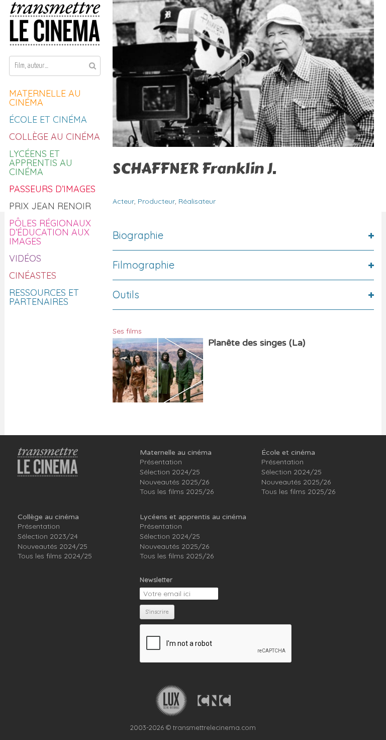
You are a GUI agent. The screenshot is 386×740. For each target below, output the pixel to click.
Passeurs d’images (52, 189)
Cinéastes (32, 275)
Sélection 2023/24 (48, 536)
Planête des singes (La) (257, 342)
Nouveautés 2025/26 (174, 481)
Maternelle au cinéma (45, 98)
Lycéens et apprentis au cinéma (40, 163)
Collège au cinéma (54, 136)
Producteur (156, 201)
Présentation (161, 461)
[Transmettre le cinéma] (55, 24)
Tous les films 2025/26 (177, 491)
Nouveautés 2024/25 (52, 546)
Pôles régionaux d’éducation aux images (50, 232)
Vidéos (25, 258)
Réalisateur (197, 201)
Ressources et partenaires (44, 297)
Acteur (123, 201)
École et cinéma (48, 119)
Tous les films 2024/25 (55, 555)
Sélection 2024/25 (170, 471)
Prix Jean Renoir (50, 206)
